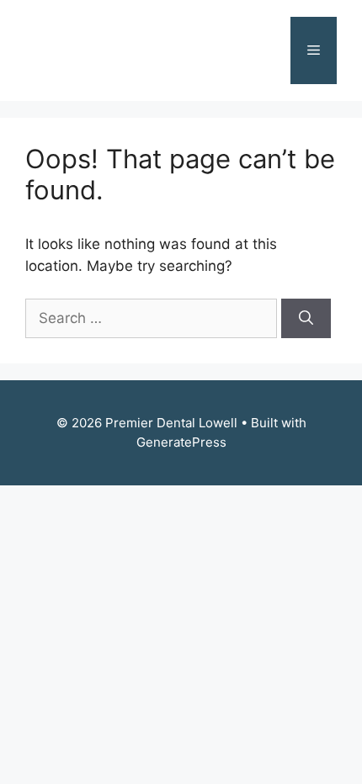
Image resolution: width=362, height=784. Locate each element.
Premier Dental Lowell (114, 50)
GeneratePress (181, 442)
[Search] (306, 319)
